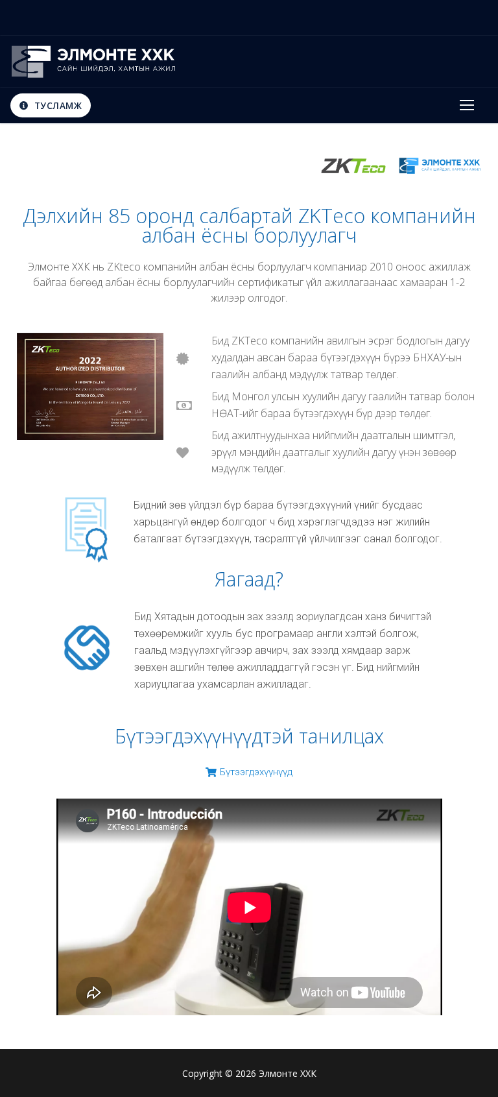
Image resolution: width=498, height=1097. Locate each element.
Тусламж (56, 105)
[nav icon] (467, 105)
